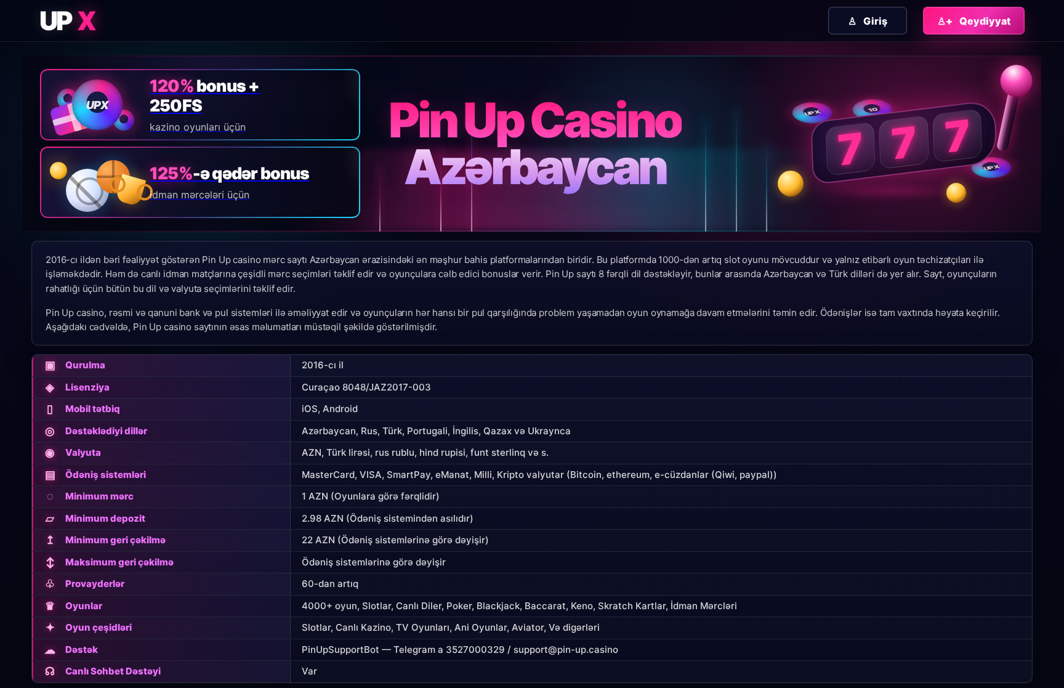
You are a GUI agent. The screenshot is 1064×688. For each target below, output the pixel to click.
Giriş (867, 21)
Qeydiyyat (973, 21)
